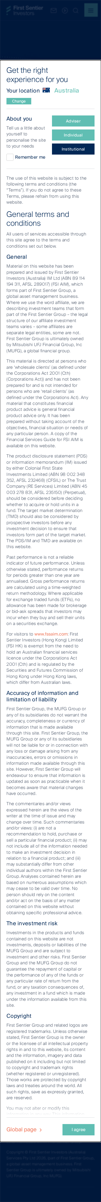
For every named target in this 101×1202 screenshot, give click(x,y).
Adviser (73, 121)
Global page (22, 1129)
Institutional (73, 149)
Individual (73, 135)
